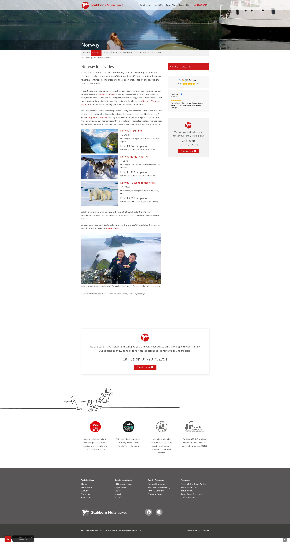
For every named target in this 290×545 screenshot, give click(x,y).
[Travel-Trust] (195, 426)
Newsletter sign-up (193, 530)
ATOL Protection (188, 497)
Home (84, 484)
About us (85, 490)
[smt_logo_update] (103, 5)
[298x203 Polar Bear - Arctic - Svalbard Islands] (101, 193)
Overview (86, 52)
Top (285, 540)
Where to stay (140, 52)
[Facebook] (148, 512)
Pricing (105, 52)
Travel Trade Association (192, 494)
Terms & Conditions (156, 490)
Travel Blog (86, 494)
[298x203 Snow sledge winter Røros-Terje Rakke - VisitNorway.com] (101, 167)
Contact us (86, 497)
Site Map (205, 530)
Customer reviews (155, 52)
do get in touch (111, 228)
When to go (127, 52)
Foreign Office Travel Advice (193, 484)
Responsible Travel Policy (159, 487)
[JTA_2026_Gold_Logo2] (128, 426)
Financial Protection (157, 484)
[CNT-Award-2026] (95, 426)
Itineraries (96, 52)
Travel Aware (187, 490)
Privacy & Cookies (155, 494)
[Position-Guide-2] (161, 426)
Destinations (87, 487)
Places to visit (115, 52)
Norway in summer (106, 94)
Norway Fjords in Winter (96, 117)
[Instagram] (159, 512)
